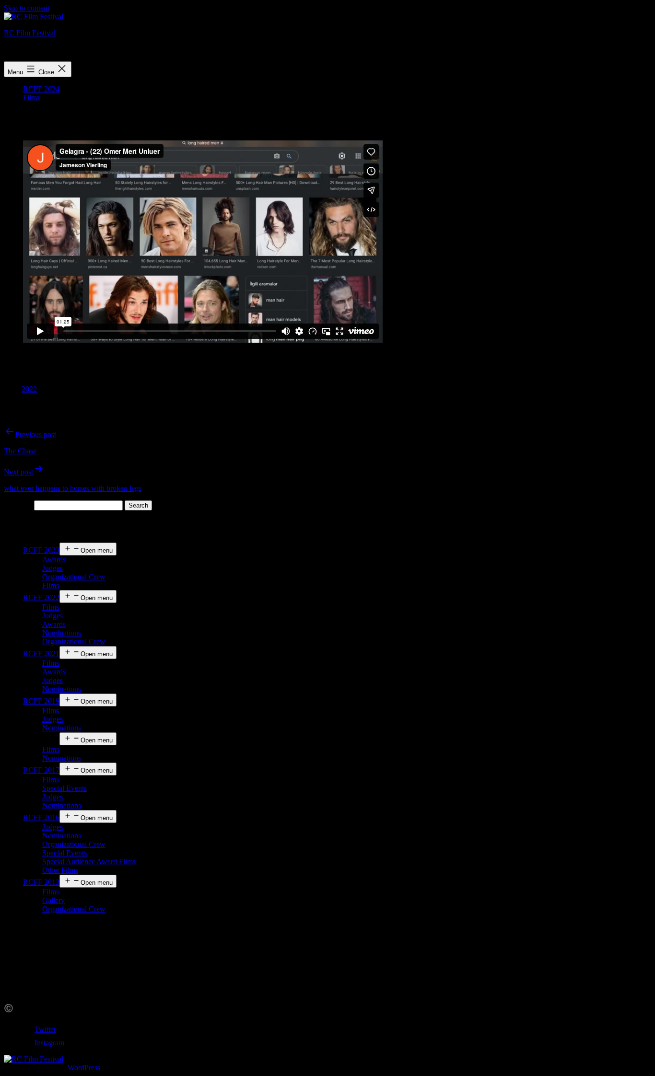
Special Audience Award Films (89, 861)
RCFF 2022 (41, 597)
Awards (54, 559)
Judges (52, 568)
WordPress (84, 1068)
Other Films (60, 870)
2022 (29, 389)
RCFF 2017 (41, 770)
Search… (18, 505)
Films (31, 97)
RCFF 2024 (41, 89)
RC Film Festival (30, 33)
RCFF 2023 (41, 550)
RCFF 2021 (41, 653)
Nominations (61, 633)
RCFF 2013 (41, 882)
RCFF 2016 (41, 817)
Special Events (64, 788)
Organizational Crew (73, 577)
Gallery (53, 900)
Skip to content (26, 8)
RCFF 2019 (41, 701)
